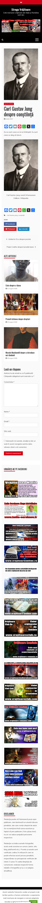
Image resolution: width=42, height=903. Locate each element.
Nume (7, 411)
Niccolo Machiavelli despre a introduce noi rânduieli (20, 354)
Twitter (24, 224)
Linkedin (24, 229)
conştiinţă (21, 215)
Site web (7, 431)
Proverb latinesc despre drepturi (18, 319)
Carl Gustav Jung (12, 215)
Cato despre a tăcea (13, 285)
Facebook (11, 224)
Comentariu (9, 382)
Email (6, 421)
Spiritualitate (9, 104)
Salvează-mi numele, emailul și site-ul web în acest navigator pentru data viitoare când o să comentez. (19, 444)
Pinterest (11, 229)
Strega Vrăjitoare (21, 9)
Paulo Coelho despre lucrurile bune (20, 247)
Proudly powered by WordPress (17, 895)
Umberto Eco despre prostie (19, 239)
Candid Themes (28, 898)
